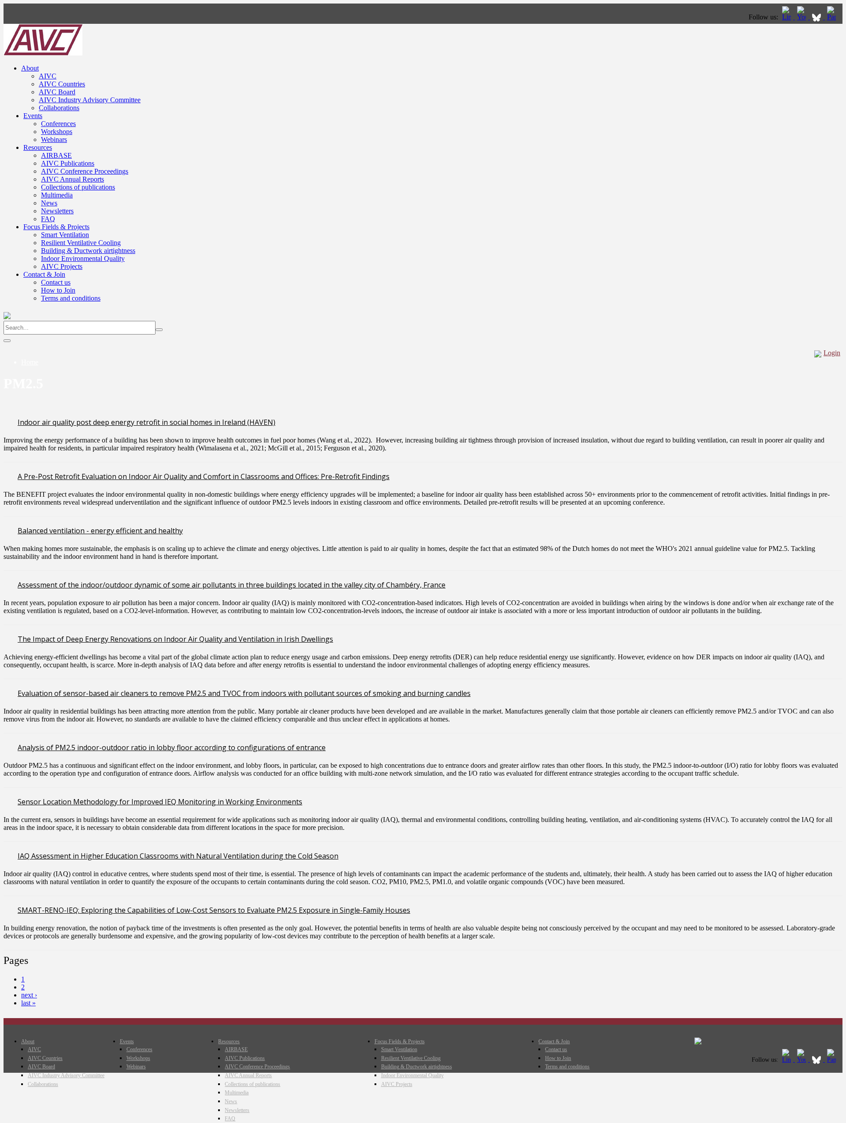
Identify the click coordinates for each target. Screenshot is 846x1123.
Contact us (55, 282)
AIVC (47, 76)
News (49, 203)
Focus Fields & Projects (56, 227)
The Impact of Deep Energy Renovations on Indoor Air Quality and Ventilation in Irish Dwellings (175, 639)
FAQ (48, 219)
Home (29, 362)
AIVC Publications (67, 163)
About (30, 68)
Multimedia (57, 195)
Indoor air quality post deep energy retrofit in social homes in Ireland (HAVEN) (146, 422)
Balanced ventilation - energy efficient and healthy (100, 530)
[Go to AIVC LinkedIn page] (787, 17)
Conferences (58, 123)
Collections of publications (78, 187)
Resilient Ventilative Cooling (81, 242)
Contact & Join (44, 274)
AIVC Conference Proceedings (84, 171)
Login (832, 353)
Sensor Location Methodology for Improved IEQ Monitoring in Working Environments (160, 802)
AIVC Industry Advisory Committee (90, 100)
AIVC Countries (62, 84)
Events (32, 115)
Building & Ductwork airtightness (88, 250)
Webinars (54, 139)
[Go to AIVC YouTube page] (802, 17)
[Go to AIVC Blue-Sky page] (817, 17)
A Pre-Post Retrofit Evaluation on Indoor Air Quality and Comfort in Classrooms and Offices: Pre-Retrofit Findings (204, 476)
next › (29, 995)
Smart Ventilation (65, 234)
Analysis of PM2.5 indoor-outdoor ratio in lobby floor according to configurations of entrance (172, 747)
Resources (37, 147)
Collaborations (59, 108)
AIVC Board (57, 92)
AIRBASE (56, 155)
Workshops (56, 131)
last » (28, 1003)
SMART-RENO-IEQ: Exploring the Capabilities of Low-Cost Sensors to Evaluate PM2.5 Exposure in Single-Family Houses (214, 910)
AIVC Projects (61, 266)
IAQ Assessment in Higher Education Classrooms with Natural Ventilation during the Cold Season (178, 856)
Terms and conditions (70, 298)
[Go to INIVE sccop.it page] (833, 17)
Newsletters (57, 211)
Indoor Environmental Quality (83, 258)
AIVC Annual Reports (72, 179)
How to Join (58, 290)
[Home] (43, 53)
